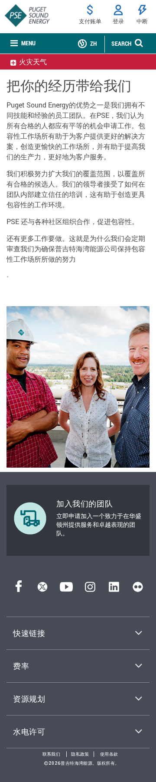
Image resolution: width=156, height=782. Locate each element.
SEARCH (121, 43)
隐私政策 (80, 754)
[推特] (42, 589)
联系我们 (51, 754)
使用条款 (109, 754)
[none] (23, 43)
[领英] (113, 589)
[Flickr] (138, 589)
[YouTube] (66, 589)
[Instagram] (90, 589)
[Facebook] (18, 589)
